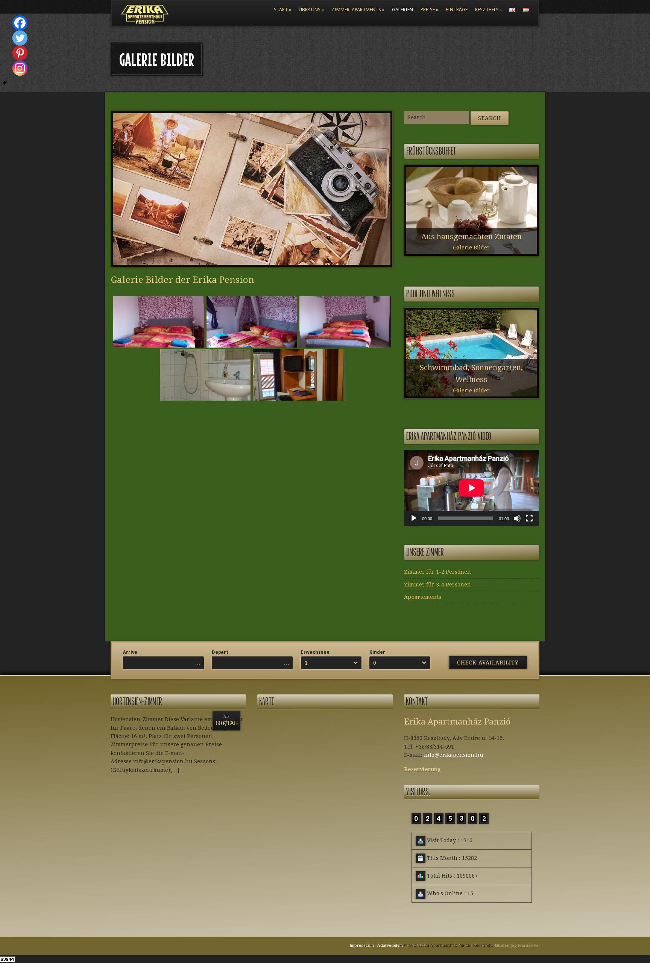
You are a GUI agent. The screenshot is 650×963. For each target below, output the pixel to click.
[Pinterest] (14, 53)
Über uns (309, 9)
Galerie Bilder (471, 248)
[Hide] (5, 83)
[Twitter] (14, 38)
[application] (471, 488)
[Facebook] (14, 22)
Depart (220, 652)
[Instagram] (14, 68)
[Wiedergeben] (414, 518)
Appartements (422, 597)
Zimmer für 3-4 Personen (437, 585)
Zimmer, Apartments (356, 9)
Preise (428, 9)
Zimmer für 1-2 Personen (437, 572)
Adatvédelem (390, 945)
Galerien (402, 9)
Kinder (377, 652)
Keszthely (486, 9)
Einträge (457, 9)
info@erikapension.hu (453, 755)
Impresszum (361, 945)
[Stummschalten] (517, 518)
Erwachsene (315, 652)
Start (281, 9)
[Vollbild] (529, 518)
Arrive (130, 652)
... (198, 663)
